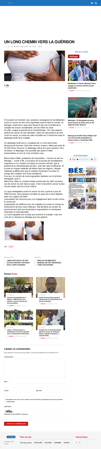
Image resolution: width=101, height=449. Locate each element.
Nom (6, 382)
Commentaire (9, 357)
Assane (11, 305)
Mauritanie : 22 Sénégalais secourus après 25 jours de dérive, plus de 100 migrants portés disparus (81, 122)
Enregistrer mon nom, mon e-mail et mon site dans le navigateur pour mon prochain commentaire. (34, 400)
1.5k (56, 303)
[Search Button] (96, 3)
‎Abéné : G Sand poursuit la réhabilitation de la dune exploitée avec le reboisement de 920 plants (18, 332)
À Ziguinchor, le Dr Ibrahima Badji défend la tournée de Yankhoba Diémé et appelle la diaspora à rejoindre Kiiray (50, 332)
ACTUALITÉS (24, 46)
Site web (39, 390)
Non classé (32, 46)
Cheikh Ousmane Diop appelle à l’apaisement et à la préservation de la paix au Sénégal (50, 299)
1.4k (24, 305)
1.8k (88, 143)
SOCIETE (66, 443)
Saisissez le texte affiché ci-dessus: (16, 414)
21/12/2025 (79, 143)
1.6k (88, 127)
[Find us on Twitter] (80, 443)
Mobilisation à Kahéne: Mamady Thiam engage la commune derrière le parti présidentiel (82, 85)
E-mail (7, 390)
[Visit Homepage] (9, 3)
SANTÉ (11, 246)
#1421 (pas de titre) (26, 443)
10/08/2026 (79, 90)
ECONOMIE (57, 443)
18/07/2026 (79, 127)
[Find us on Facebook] (76, 443)
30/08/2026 (18, 305)
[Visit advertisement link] (82, 188)
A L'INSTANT (16, 46)
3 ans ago (7, 46)
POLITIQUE (48, 443)
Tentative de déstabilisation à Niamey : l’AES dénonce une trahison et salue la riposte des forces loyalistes (17, 300)
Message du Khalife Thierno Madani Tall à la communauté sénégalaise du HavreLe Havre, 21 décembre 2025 (82, 137)
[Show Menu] (92, 3)
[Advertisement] (50, 22)
